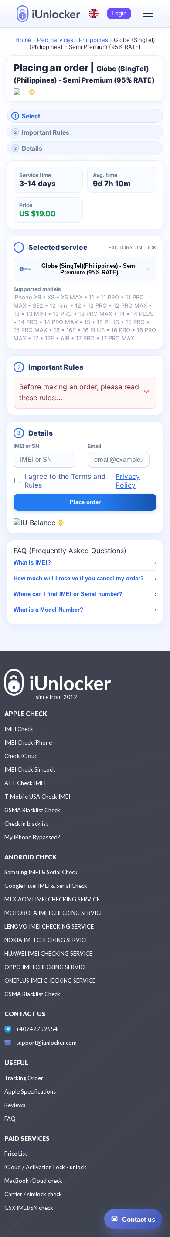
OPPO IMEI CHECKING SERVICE (45, 966)
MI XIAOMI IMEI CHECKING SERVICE (52, 899)
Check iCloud (21, 755)
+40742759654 (37, 1029)
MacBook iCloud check (33, 1180)
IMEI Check (18, 728)
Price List (15, 1153)
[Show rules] (146, 392)
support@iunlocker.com (46, 1042)
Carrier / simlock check (33, 1194)
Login (119, 13)
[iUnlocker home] (48, 13)
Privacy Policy (128, 480)
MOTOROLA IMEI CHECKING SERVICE (53, 912)
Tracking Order (23, 1077)
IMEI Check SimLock (29, 769)
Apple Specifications (30, 1091)
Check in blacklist (26, 823)
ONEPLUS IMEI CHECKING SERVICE (49, 980)
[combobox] (85, 269)
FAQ (10, 1118)
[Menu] (148, 13)
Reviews (14, 1105)
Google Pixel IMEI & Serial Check (45, 885)
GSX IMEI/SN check (28, 1207)
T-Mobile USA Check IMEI (37, 796)
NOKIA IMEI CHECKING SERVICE (46, 939)
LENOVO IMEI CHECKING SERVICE (49, 926)
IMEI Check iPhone (28, 742)
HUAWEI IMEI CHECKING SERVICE (48, 953)
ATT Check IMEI (25, 783)
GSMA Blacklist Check (32, 810)
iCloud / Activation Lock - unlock (45, 1167)
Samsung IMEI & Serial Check (41, 872)
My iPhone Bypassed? (32, 837)
